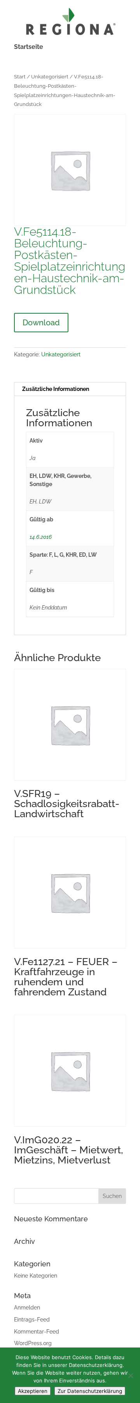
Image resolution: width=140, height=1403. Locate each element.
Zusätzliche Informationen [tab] (55, 389)
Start (20, 77)
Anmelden (27, 1307)
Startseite (28, 47)
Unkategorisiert (49, 77)
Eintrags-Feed (32, 1319)
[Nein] (130, 1375)
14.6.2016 (41, 537)
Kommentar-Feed (36, 1331)
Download (41, 322)
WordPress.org (33, 1343)
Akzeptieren (32, 1391)
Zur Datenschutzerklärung (90, 1391)
